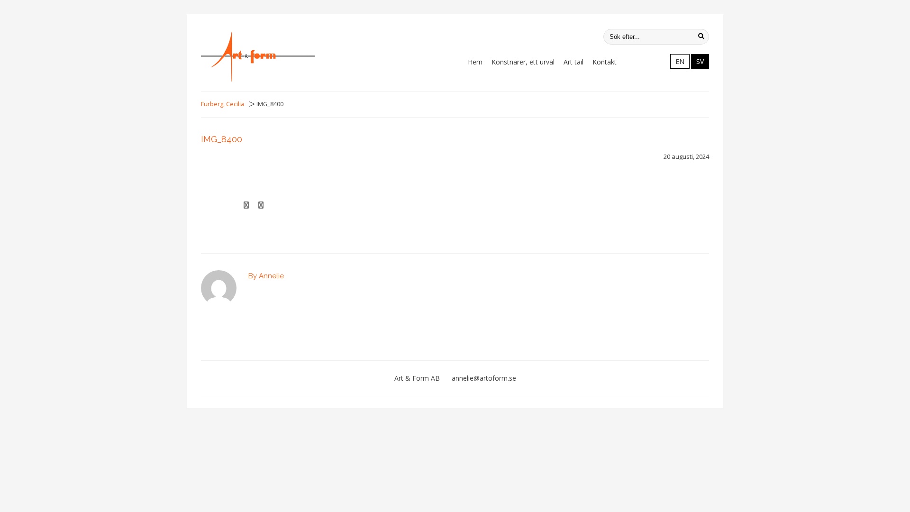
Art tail (573, 61)
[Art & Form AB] (258, 56)
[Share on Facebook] (246, 205)
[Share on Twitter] (260, 205)
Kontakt (604, 61)
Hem (475, 61)
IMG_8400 (221, 139)
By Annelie (266, 276)
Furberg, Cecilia (222, 104)
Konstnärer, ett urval (523, 61)
